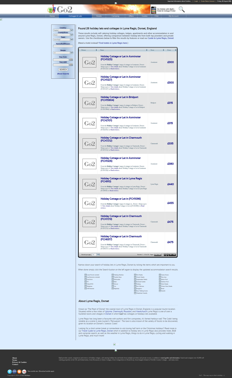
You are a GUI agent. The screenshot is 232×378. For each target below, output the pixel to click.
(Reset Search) (63, 74)
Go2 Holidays (25, 375)
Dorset (108, 314)
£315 (170, 103)
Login (196, 1)
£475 (170, 222)
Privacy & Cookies (19, 362)
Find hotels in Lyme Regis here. (113, 43)
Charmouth (118, 311)
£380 (170, 163)
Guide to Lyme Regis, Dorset (161, 38)
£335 (170, 143)
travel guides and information (170, 358)
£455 (170, 203)
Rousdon (127, 311)
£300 (170, 62)
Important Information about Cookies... (180, 1)
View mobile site (33, 371)
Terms (14, 360)
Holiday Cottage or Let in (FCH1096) (121, 198)
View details (114, 67)
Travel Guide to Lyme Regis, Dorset (97, 331)
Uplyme (108, 311)
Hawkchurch (141, 311)
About (14, 358)
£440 (170, 184)
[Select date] (71, 59)
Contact (15, 364)
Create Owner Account (208, 1)
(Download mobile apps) (46, 371)
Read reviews (115, 69)
